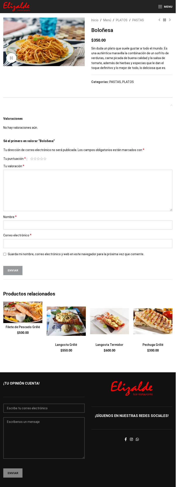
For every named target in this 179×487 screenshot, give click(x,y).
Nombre (10, 217)
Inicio (94, 20)
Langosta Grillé (66, 344)
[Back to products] (164, 20)
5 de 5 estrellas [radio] (44, 158)
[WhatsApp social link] (137, 439)
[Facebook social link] (125, 439)
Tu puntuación (14, 158)
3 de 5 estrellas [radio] (38, 158)
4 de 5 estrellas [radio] (41, 158)
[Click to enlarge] (11, 58)
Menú (107, 20)
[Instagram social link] (131, 439)
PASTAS (138, 20)
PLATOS (121, 20)
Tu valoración (13, 166)
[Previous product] (159, 20)
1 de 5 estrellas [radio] (31, 158)
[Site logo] (16, 6)
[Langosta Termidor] (109, 321)
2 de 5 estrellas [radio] (35, 158)
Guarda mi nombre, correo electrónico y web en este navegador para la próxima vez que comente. (76, 254)
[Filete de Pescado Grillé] (22, 312)
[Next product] (169, 20)
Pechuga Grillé (153, 344)
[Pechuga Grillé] (152, 321)
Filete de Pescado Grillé (23, 327)
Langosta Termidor (109, 344)
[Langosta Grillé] (66, 321)
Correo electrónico (17, 235)
